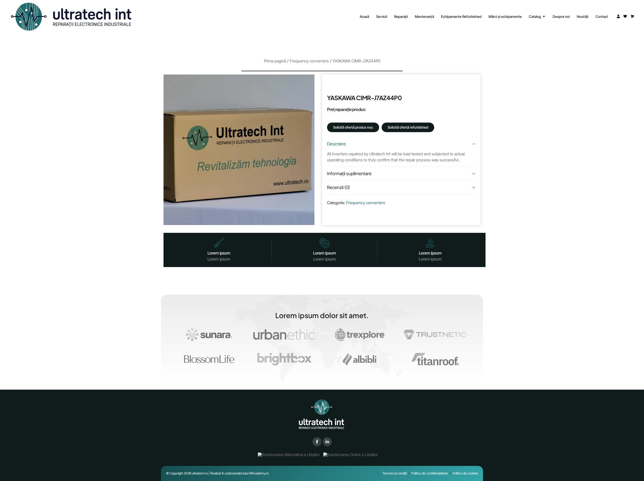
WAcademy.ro (259, 473)
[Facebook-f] (316, 441)
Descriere (336, 143)
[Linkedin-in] (327, 441)
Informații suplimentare (349, 173)
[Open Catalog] (544, 16)
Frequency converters (309, 60)
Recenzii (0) (338, 187)
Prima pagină (275, 60)
